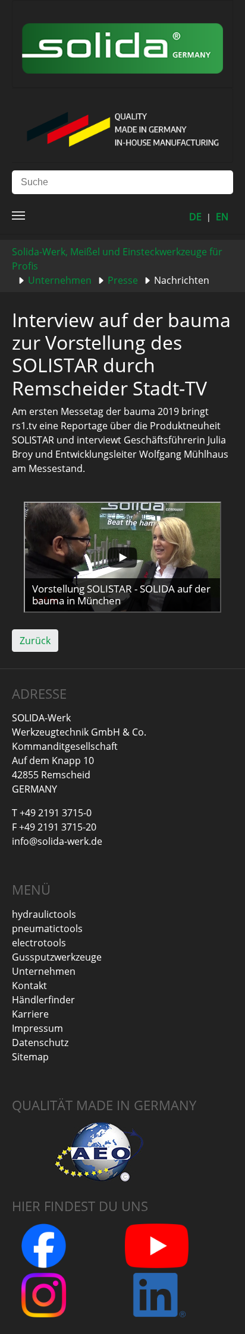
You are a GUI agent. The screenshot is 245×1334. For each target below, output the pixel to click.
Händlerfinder (43, 999)
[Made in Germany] (122, 124)
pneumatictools (47, 928)
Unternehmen (44, 971)
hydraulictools (44, 914)
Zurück (35, 640)
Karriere (30, 1014)
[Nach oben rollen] (219, 1308)
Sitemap (30, 1056)
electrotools (39, 942)
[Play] (122, 557)
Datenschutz (40, 1042)
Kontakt (29, 985)
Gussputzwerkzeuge (57, 957)
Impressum (37, 1028)
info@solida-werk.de (57, 841)
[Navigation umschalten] (18, 215)
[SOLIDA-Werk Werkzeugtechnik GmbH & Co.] (122, 42)
